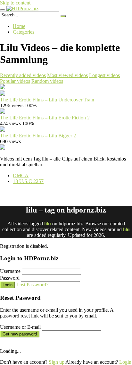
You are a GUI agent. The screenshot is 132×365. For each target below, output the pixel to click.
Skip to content (15, 2)
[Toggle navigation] (2, 10)
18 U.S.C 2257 (28, 181)
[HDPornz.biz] (22, 8)
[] (63, 16)
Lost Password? (32, 284)
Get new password (20, 334)
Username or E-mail (20, 327)
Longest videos (104, 75)
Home (19, 26)
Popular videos (15, 81)
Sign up (56, 362)
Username (10, 271)
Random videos (47, 81)
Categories (23, 32)
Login (7, 284)
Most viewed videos (67, 75)
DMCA (21, 175)
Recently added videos (23, 75)
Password (10, 278)
